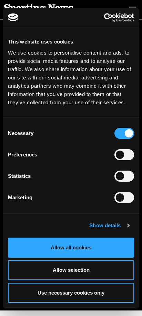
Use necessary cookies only (71, 293)
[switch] (124, 154)
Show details (105, 225)
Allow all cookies (71, 247)
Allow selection (71, 270)
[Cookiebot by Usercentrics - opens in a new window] (104, 17)
